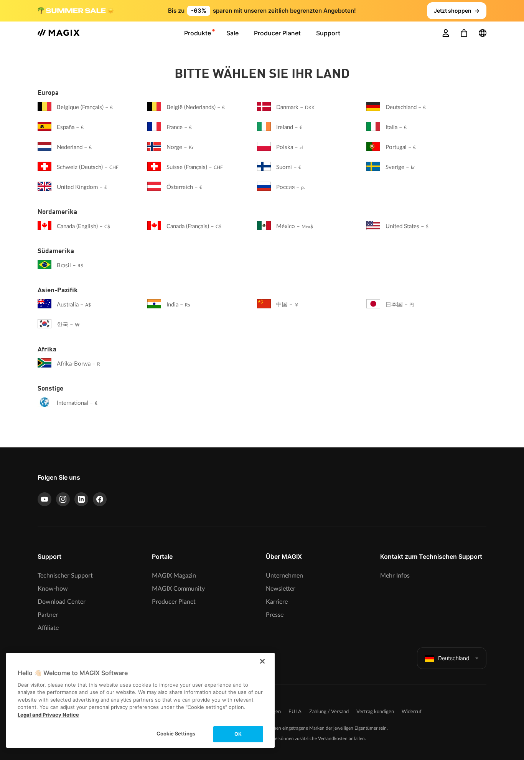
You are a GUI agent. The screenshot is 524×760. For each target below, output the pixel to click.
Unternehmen (284, 576)
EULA (295, 711)
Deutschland (454, 658)
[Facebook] (100, 499)
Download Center (62, 602)
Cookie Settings (176, 733)
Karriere (277, 602)
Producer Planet (174, 602)
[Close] (262, 661)
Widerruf (412, 711)
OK (238, 734)
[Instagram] (63, 499)
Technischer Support (65, 576)
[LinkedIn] (81, 499)
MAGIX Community (178, 589)
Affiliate (48, 628)
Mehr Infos (395, 576)
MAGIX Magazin (174, 576)
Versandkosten (333, 738)
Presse (274, 615)
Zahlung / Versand (329, 711)
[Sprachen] (482, 33)
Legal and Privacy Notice (48, 715)
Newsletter (280, 589)
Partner (48, 615)
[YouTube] (44, 499)
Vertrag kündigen (375, 711)
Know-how (53, 589)
